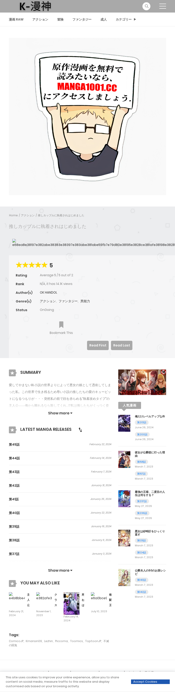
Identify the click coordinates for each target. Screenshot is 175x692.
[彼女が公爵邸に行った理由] (124, 459)
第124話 (141, 552)
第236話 (142, 513)
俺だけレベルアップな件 (150, 416)
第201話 (141, 422)
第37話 (14, 554)
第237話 (142, 501)
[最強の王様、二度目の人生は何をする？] (124, 498)
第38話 (14, 540)
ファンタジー (82, 19)
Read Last (121, 345)
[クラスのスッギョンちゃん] (44, 596)
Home (13, 215)
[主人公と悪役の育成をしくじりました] (17, 596)
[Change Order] (80, 429)
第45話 (14, 444)
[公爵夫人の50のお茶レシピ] (124, 577)
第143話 (141, 580)
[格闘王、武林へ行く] (99, 596)
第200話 (142, 434)
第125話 (141, 540)
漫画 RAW (16, 19)
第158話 (141, 462)
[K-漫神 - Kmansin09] (35, 6)
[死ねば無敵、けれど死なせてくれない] (72, 603)
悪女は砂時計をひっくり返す (150, 532)
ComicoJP (16, 641)
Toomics (76, 641)
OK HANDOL (48, 292)
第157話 (141, 473)
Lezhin (48, 641)
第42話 (14, 485)
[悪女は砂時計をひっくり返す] (124, 537)
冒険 (60, 19)
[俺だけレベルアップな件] (124, 423)
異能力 (85, 301)
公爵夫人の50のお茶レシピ (150, 572)
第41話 (14, 499)
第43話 (14, 472)
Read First (97, 345)
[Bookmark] (61, 325)
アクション (40, 19)
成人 (103, 19)
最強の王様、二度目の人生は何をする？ (150, 493)
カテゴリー (124, 19)
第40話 (14, 513)
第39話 (14, 526)
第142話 (141, 592)
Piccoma (61, 641)
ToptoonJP (93, 641)
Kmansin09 (34, 641)
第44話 (14, 458)
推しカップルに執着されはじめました (61, 215)
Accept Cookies (145, 681)
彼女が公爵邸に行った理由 (150, 453)
